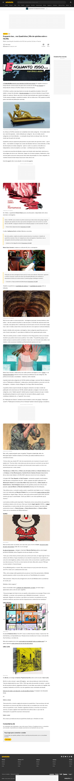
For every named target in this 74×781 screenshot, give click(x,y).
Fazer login (8, 739)
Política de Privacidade (15, 774)
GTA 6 (19, 5)
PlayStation (55, 5)
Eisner (43, 372)
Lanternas (28, 5)
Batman (44, 5)
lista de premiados (24, 93)
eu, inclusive (40, 85)
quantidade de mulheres (22, 286)
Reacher (22, 5)
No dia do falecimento (8, 550)
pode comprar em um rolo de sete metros (22, 643)
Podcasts (11, 5)
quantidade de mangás (35, 286)
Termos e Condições (6, 774)
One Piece (33, 5)
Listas (3, 766)
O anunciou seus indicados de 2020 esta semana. (19, 83)
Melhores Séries (69, 5)
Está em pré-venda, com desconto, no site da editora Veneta (18, 691)
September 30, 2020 (25, 226)
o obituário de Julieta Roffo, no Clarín (25, 587)
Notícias (3, 761)
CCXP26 (6, 5)
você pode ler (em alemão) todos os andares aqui (31, 641)
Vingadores (49, 5)
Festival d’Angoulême (8, 374)
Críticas (3, 763)
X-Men (15, 5)
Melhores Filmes (62, 5)
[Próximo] (71, 5)
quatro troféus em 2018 (43, 492)
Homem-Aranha (39, 5)
